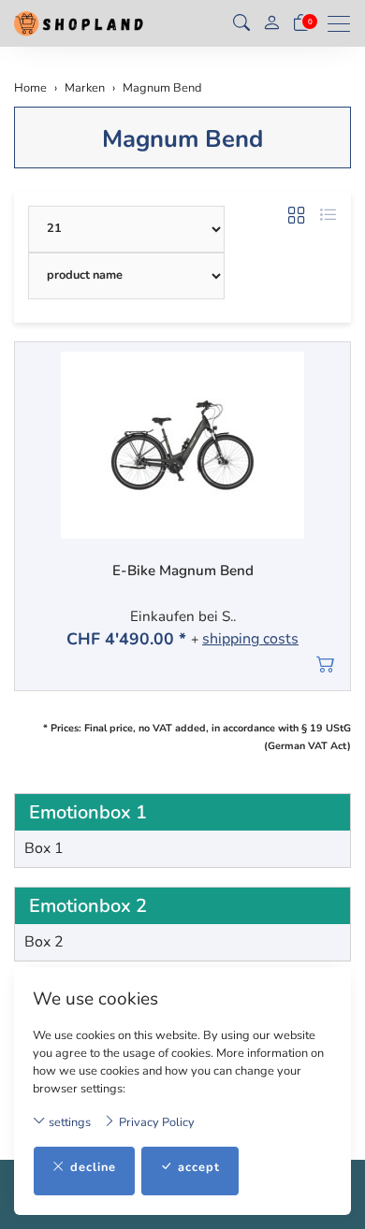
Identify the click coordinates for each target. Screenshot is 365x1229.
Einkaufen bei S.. (183, 617)
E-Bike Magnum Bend (183, 571)
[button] (241, 23)
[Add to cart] (326, 664)
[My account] (271, 23)
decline (93, 1167)
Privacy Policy (155, 1122)
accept (199, 1167)
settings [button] (68, 1122)
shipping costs (250, 639)
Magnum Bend (182, 139)
